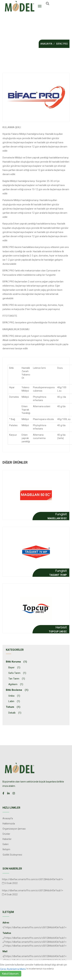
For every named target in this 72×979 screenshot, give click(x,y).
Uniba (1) (14, 695)
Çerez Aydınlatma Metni (13, 969)
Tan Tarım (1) (16, 678)
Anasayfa (46, 43)
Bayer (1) (14, 667)
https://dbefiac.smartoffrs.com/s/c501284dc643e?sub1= (32, 879)
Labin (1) (14, 701)
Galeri (6, 844)
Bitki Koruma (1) (16, 661)
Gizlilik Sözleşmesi (12, 854)
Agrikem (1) (15, 684)
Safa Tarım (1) (17, 672)
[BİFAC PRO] (36, 97)
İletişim (6, 849)
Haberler (7, 839)
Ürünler (6, 834)
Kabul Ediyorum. (10, 973)
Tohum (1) (13, 706)
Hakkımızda (9, 823)
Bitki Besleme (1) (17, 689)
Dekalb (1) (14, 712)
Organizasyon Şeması (14, 828)
